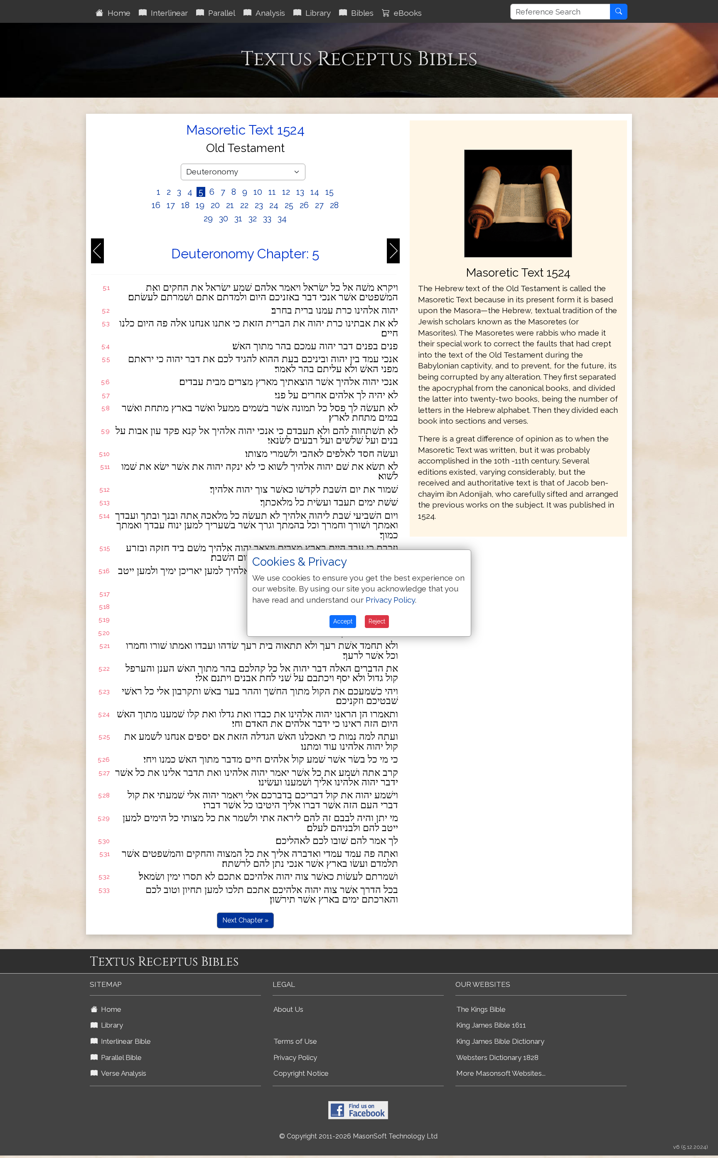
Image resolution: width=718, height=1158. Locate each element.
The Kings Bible (481, 1009)
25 (289, 205)
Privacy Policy (295, 1057)
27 (319, 205)
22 (244, 205)
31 (238, 218)
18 (185, 205)
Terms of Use (295, 1041)
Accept (342, 621)
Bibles (360, 12)
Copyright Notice (301, 1073)
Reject (377, 621)
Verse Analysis (122, 1073)
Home (116, 12)
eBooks (406, 12)
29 (208, 218)
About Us (288, 1009)
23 (259, 205)
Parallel (219, 12)
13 (300, 192)
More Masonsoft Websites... (501, 1073)
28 (334, 205)
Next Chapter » (245, 920)
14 (314, 192)
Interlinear (167, 12)
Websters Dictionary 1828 (497, 1057)
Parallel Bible (120, 1057)
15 (329, 192)
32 (252, 218)
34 (282, 218)
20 (215, 205)
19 (200, 205)
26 (304, 205)
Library (316, 12)
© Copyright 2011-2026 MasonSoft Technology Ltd (358, 1136)
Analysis (268, 12)
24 (273, 205)
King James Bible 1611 (491, 1025)
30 (223, 218)
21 (230, 205)
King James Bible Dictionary (500, 1041)
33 (267, 218)
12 (286, 192)
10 (257, 192)
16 (156, 205)
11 (272, 192)
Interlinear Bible (124, 1041)
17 (171, 205)
